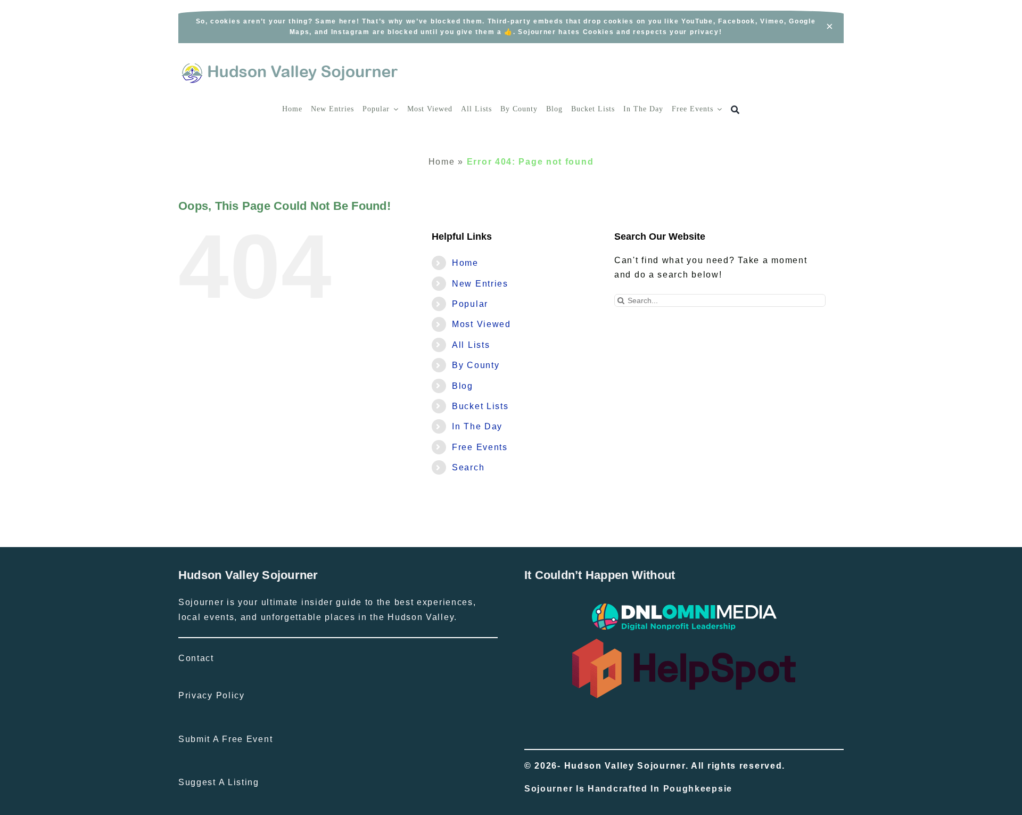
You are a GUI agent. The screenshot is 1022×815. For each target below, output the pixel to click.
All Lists (471, 344)
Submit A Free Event (225, 739)
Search (468, 467)
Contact (196, 658)
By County (475, 365)
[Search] (735, 110)
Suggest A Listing (218, 782)
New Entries (480, 283)
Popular (470, 303)
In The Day (477, 426)
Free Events (480, 447)
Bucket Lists (480, 406)
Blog (462, 385)
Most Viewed (481, 324)
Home (441, 161)
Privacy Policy (211, 695)
